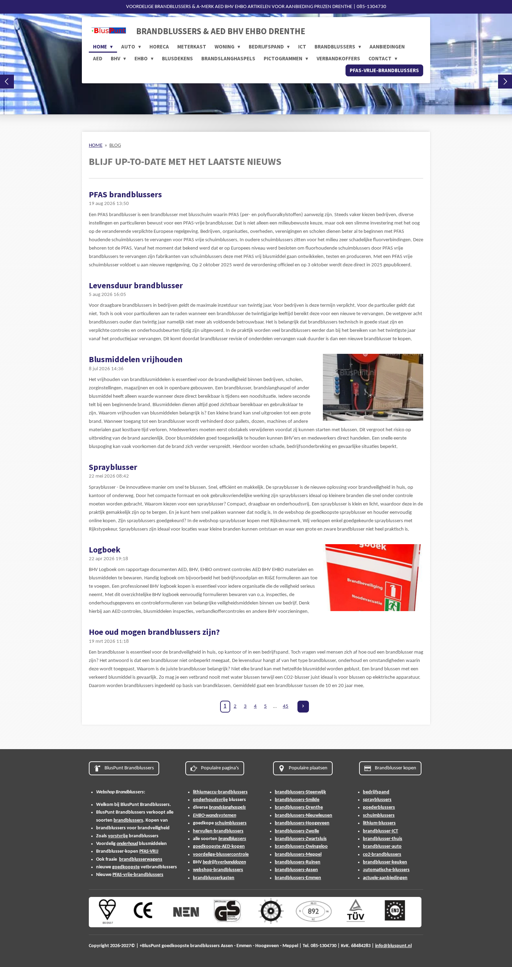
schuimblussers (231, 823)
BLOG (115, 145)
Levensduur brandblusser (136, 285)
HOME (95, 145)
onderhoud (127, 843)
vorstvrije (118, 836)
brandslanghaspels (227, 807)
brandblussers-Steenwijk (300, 792)
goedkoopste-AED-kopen (219, 846)
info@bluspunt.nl (393, 946)
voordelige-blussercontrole (221, 854)
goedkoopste (126, 867)
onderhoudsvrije (210, 799)
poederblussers (379, 807)
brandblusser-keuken (385, 862)
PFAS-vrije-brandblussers (138, 874)
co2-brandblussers (382, 854)
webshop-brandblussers (218, 870)
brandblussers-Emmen (298, 878)
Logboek (105, 549)
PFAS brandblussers (125, 194)
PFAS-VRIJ (148, 851)
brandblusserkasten (213, 878)
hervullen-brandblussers (218, 831)
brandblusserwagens (140, 859)
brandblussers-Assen (296, 870)
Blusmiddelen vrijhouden (136, 359)
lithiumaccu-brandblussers (220, 792)
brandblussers (128, 820)
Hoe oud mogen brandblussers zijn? (154, 631)
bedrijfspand (376, 792)
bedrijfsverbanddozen (224, 862)
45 (285, 706)
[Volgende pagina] (303, 707)
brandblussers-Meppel (298, 854)
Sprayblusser (113, 467)
